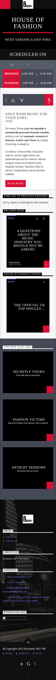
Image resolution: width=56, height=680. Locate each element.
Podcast (24, 653)
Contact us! (11, 540)
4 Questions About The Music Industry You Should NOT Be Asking (28, 240)
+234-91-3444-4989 (16, 582)
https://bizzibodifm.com (19, 576)
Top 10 (9, 536)
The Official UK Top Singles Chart (29, 306)
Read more (15, 183)
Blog (39, 653)
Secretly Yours (29, 372)
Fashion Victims (29, 419)
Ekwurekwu (14, 262)
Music (11, 218)
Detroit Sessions (29, 467)
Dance (11, 281)
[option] (28, 241)
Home (9, 653)
